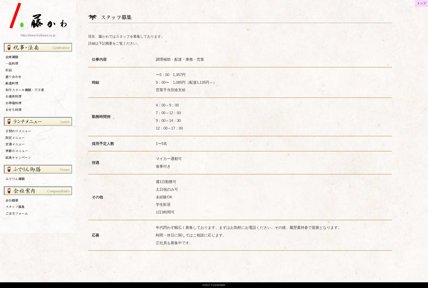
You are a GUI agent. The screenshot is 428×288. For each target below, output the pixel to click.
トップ (421, 3)
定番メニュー (15, 144)
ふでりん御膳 (15, 179)
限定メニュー (15, 137)
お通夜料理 (13, 96)
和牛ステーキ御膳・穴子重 (24, 90)
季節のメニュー (16, 151)
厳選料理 (11, 83)
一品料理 (11, 63)
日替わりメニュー (18, 131)
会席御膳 (11, 57)
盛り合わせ (13, 77)
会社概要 (11, 200)
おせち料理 (13, 109)
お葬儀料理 (13, 103)
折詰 (8, 70)
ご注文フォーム (16, 213)
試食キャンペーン (18, 157)
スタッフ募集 (15, 207)
